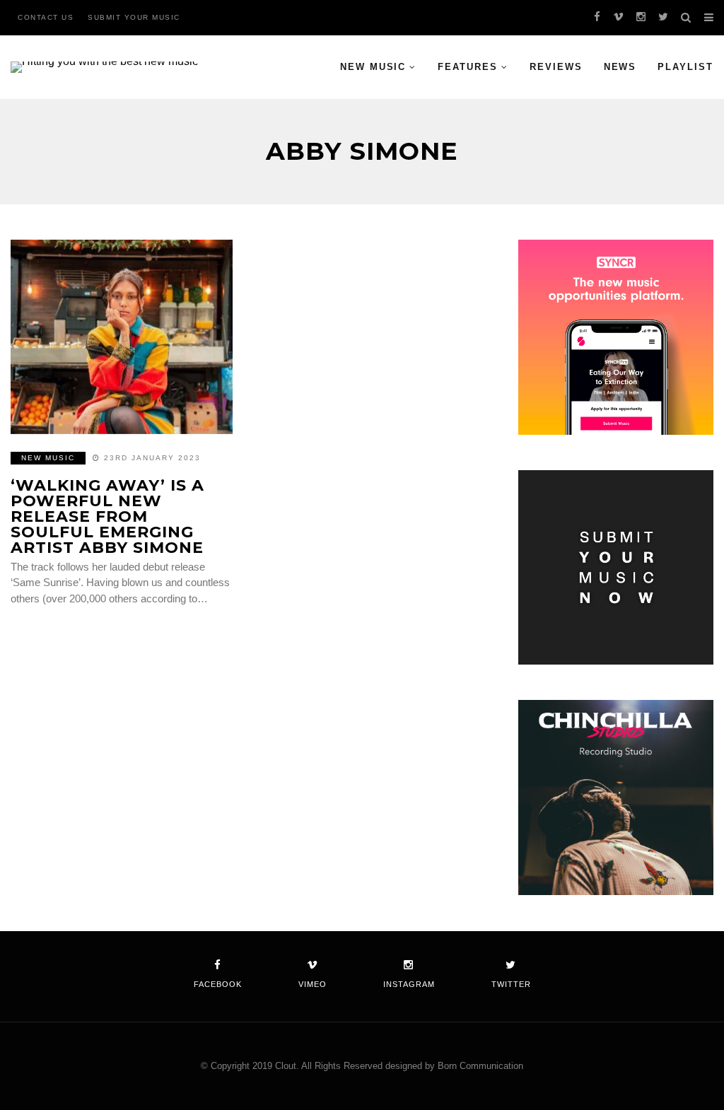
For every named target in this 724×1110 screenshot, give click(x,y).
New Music (373, 67)
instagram (409, 984)
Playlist (685, 67)
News (620, 67)
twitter (511, 984)
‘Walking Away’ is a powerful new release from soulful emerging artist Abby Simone (107, 516)
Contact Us (46, 17)
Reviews (556, 67)
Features (468, 67)
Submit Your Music (134, 17)
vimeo (312, 984)
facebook (218, 984)
